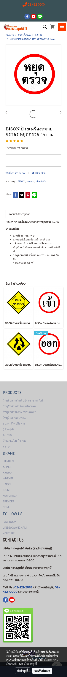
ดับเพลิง (7, 435)
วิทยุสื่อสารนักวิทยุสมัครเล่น (19, 406)
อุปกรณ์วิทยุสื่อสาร (14, 423)
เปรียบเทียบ (40, 173)
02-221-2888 (23, 587)
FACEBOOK (9, 522)
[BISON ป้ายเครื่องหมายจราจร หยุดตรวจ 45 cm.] (33, 75)
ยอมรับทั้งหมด (42, 670)
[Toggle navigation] (62, 27)
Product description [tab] (19, 214)
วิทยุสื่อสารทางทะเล (14, 417)
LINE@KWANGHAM (15, 527)
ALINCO (7, 467)
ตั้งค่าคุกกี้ (22, 670)
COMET (7, 507)
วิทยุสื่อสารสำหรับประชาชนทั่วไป (23, 400)
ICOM (6, 490)
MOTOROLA (10, 495)
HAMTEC (8, 461)
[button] (43, 27)
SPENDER (8, 501)
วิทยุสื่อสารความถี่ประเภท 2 (19, 412)
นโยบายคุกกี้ (30, 663)
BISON (21, 181)
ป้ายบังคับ (41, 181)
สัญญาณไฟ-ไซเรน (14, 440)
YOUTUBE (9, 533)
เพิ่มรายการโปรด (16, 173)
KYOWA (7, 472)
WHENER (8, 478)
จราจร (30, 181)
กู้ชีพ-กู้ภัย (9, 429)
